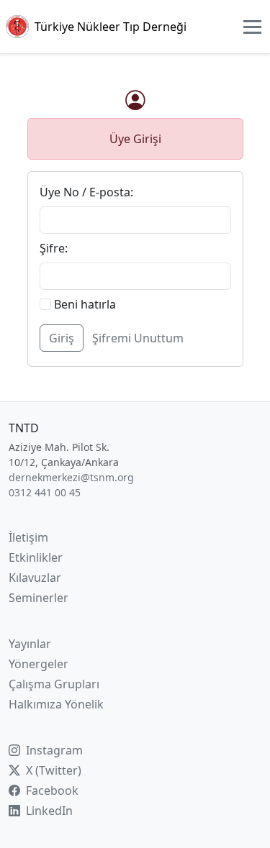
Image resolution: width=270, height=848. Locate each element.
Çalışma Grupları (54, 684)
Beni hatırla (83, 304)
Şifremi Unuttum (138, 338)
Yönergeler (38, 664)
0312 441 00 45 (45, 492)
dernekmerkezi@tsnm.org (71, 477)
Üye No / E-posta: (86, 192)
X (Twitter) (52, 770)
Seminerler (38, 598)
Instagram (53, 750)
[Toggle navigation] (252, 27)
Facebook (50, 790)
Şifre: (54, 248)
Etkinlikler (36, 557)
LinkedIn (48, 811)
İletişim (28, 537)
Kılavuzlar (35, 577)
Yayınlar (30, 644)
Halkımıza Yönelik (56, 704)
